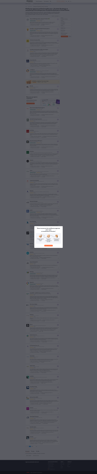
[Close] (62, 227)
